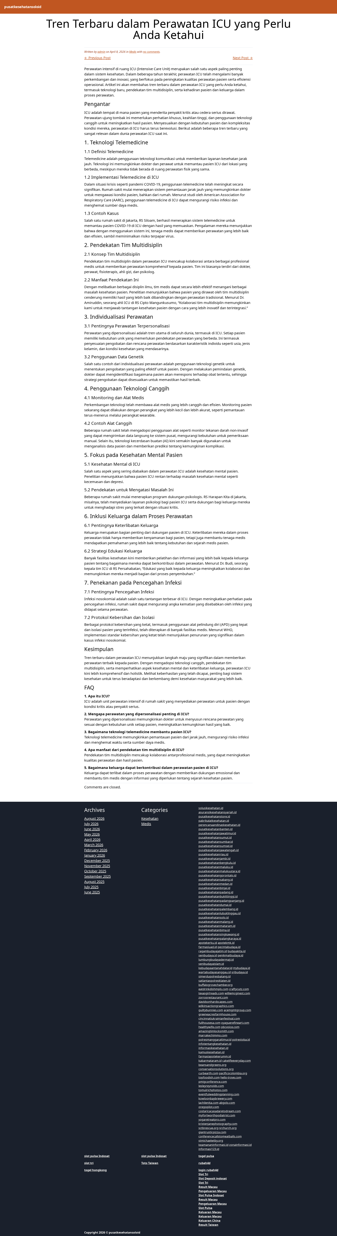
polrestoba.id (241, 1039)
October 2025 (95, 871)
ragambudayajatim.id (213, 951)
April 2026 (92, 839)
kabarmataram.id (210, 1061)
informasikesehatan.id (213, 1048)
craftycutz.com (239, 989)
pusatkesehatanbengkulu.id (217, 863)
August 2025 (94, 881)
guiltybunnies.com (211, 1010)
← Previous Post (97, 57)
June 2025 (92, 892)
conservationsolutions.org (216, 1069)
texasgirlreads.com (211, 993)
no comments (151, 52)
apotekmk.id (226, 943)
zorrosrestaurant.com (213, 997)
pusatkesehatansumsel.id (216, 846)
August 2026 (94, 818)
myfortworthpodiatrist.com (217, 1115)
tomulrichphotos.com (213, 1090)
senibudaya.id (208, 955)
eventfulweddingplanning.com (219, 1094)
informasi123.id (209, 1149)
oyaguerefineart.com (235, 1023)
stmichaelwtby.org (211, 1141)
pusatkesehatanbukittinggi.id (218, 896)
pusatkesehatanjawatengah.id (219, 850)
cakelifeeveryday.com (236, 1061)
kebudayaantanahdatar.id (215, 968)
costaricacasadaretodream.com (220, 1111)
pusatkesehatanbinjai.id (214, 888)
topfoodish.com (209, 1077)
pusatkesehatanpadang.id (216, 892)
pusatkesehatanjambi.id (214, 858)
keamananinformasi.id (214, 1145)
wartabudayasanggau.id (215, 972)
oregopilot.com (209, 1107)
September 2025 (97, 876)
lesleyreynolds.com (211, 1086)
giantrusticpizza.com (212, 1132)
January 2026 (94, 855)
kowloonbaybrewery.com (215, 1098)
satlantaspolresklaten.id (214, 981)
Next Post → (243, 57)
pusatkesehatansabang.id (216, 880)
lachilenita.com (209, 1103)
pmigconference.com (213, 1082)
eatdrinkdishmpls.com (213, 989)
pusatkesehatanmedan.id (215, 884)
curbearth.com (208, 1073)
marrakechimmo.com (213, 1035)
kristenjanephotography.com (218, 1124)
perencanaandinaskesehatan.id (219, 825)
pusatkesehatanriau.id (213, 854)
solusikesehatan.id (211, 808)
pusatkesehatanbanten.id (216, 829)
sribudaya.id (240, 972)
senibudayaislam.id (211, 964)
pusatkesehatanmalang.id (216, 922)
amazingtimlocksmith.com (216, 1031)
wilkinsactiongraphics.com (216, 1006)
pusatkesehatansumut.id (215, 837)
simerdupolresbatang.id (215, 976)
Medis (132, 52)
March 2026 (93, 844)
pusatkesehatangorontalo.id (217, 875)
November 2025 (97, 865)
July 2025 (91, 887)
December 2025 (97, 860)
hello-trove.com (230, 1077)
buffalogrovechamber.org (216, 985)
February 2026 (95, 850)
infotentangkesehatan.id (215, 1044)
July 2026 (91, 823)
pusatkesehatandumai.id (215, 905)
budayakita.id (237, 951)
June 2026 (92, 829)
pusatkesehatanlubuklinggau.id (220, 913)
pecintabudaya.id (229, 947)
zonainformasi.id (240, 1145)
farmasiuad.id (208, 947)
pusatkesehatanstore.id (214, 816)
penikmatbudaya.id (230, 955)
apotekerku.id (208, 943)
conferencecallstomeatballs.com (220, 1136)
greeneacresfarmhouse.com (217, 1014)
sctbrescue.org (209, 1128)
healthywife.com (209, 1027)
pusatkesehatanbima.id (214, 930)
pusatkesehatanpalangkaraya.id (220, 938)
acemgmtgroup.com (237, 1010)
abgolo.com (227, 1103)
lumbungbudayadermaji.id (216, 960)
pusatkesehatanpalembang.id (218, 909)
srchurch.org (228, 1128)
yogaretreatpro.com (212, 1119)
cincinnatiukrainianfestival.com (219, 1018)
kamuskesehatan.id (211, 1052)
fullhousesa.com (209, 1023)
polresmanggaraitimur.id (215, 1039)
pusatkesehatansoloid (22, 6)
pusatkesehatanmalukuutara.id (219, 871)
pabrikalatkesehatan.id (214, 821)
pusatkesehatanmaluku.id (216, 867)
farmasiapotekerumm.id (215, 1056)
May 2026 (92, 834)
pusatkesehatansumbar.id (216, 842)
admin (101, 52)
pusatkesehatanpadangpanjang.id (221, 901)
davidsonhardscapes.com (216, 1002)
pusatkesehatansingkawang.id (219, 934)
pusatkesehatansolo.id (214, 917)
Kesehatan (149, 818)
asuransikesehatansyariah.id (218, 812)
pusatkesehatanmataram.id (217, 926)
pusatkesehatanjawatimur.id (217, 833)
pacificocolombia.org (233, 1073)
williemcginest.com (237, 993)
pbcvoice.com (230, 1027)
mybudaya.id (241, 968)
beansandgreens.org (212, 1065)
